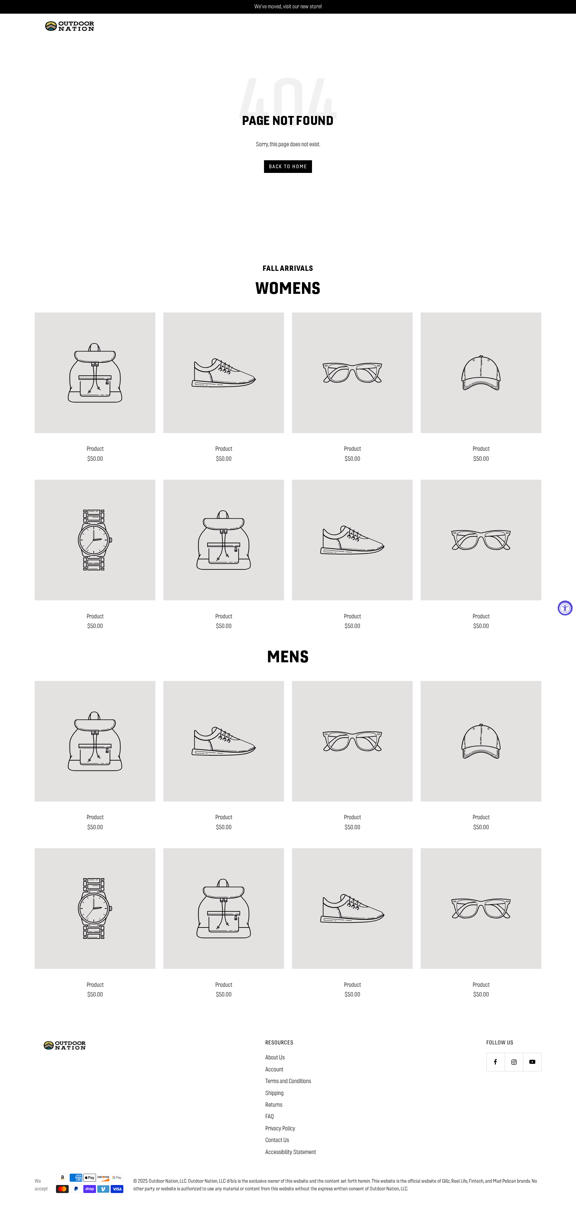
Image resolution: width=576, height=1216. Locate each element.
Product (95, 448)
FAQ (269, 1116)
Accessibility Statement (290, 1152)
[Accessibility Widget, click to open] (565, 608)
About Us (275, 1057)
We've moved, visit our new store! (288, 6)
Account (274, 1069)
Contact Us (277, 1140)
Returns (273, 1104)
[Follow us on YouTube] (532, 1062)
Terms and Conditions (288, 1081)
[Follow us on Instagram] (514, 1062)
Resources (279, 1042)
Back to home (288, 166)
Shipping (274, 1093)
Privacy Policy (280, 1128)
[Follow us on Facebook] (495, 1062)
